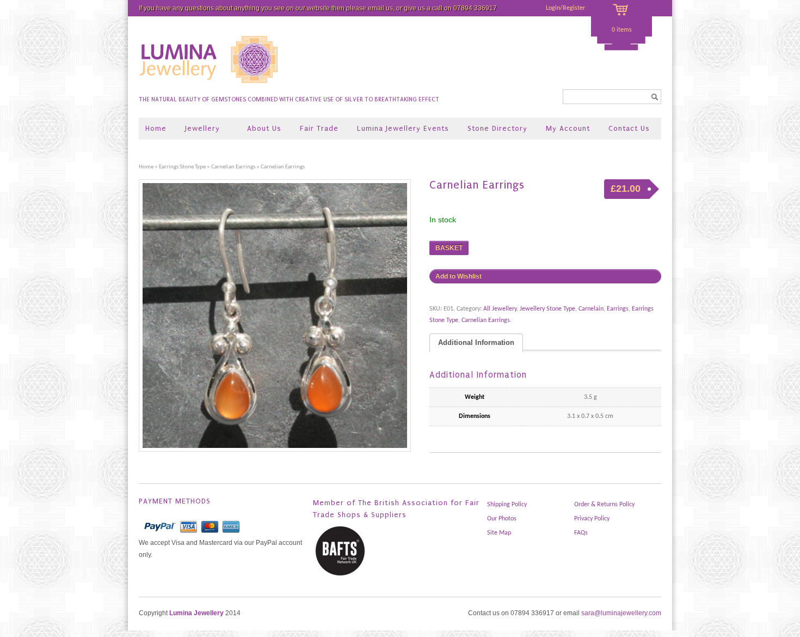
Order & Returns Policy (604, 504)
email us (380, 8)
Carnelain (591, 309)
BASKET (449, 248)
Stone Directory (497, 128)
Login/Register (565, 8)
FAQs (581, 533)
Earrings (618, 309)
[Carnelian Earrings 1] (279, 315)
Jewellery (198, 129)
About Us (264, 128)
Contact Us (629, 128)
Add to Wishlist (458, 276)
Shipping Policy (507, 504)
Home (156, 128)
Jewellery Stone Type (547, 309)
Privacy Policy (592, 518)
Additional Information (476, 343)
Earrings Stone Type (182, 167)
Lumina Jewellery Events (403, 128)
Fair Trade (319, 128)
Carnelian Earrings (233, 167)
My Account (568, 128)
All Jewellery (499, 309)
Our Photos (501, 518)
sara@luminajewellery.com (621, 613)
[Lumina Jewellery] (210, 87)
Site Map (499, 533)
